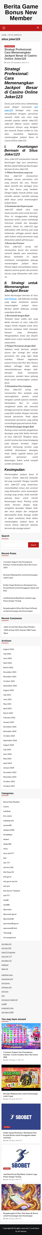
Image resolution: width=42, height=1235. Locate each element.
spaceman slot (7, 979)
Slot (5, 858)
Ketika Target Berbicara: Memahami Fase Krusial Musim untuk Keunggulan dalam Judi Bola (21, 588)
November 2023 (9, 777)
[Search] (38, 28)
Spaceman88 (8, 919)
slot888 (6, 905)
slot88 (6, 900)
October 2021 (9, 786)
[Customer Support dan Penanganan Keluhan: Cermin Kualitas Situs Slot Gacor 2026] (21, 1036)
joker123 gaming (8, 952)
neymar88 (7, 825)
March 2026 (8, 667)
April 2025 (7, 708)
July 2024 (7, 749)
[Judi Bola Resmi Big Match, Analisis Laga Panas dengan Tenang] (21, 1158)
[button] (4, 28)
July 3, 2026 (14, 1218)
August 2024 (8, 745)
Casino (6, 806)
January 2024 (8, 768)
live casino (7, 816)
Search (5, 536)
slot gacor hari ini (10, 881)
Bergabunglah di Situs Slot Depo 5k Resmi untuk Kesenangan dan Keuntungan (20, 609)
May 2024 (7, 759)
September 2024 (10, 740)
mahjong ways (7, 975)
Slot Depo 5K (8, 872)
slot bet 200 (8, 867)
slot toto (5, 991)
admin (8, 62)
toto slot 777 (7, 956)
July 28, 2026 (15, 1099)
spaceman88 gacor (11, 923)
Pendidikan (7, 835)
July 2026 (7, 654)
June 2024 (7, 754)
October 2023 (9, 781)
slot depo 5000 (8, 1012)
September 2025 (10, 686)
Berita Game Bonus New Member (21, 12)
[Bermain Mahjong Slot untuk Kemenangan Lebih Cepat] (21, 1078)
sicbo (5, 849)
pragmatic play (8, 1008)
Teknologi (7, 933)
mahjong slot (8, 821)
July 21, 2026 (15, 1140)
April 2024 (7, 763)
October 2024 (9, 736)
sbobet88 (7, 844)
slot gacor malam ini (10, 1000)
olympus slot (7, 987)
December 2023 (9, 772)
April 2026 (7, 663)
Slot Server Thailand (11, 891)
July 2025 (7, 695)
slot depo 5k (6, 944)
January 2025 (8, 722)
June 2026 (7, 658)
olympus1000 (8, 830)
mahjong (5, 965)
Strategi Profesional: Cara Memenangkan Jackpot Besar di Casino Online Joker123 (20, 54)
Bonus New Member (11, 802)
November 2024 (9, 731)
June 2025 (7, 699)
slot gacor (7, 877)
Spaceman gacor (10, 914)
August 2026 (8, 649)
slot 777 (6, 863)
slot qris (6, 886)
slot (3, 996)
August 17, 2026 (15, 1060)
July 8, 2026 (14, 1179)
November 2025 (9, 676)
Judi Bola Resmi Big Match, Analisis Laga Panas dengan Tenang (19, 599)
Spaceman (7, 909)
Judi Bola (6, 811)
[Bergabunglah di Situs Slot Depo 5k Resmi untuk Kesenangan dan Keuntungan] (21, 1197)
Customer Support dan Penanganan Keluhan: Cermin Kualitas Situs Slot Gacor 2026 (20, 565)
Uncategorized (9, 46)
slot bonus (6, 983)
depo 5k (5, 969)
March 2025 (8, 713)
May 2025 (7, 704)
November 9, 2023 (19, 62)
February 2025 (9, 718)
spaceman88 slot (10, 928)
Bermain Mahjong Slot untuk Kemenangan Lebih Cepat (20, 576)
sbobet (6, 839)
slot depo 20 (6, 960)
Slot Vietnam (10, 298)
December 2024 (9, 727)
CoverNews (34, 1228)
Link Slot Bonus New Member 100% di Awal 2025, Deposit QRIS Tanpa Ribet (20, 630)
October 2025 (9, 681)
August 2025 (8, 690)
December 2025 (9, 672)
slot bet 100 (6, 948)
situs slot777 (8, 853)
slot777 (6, 895)
